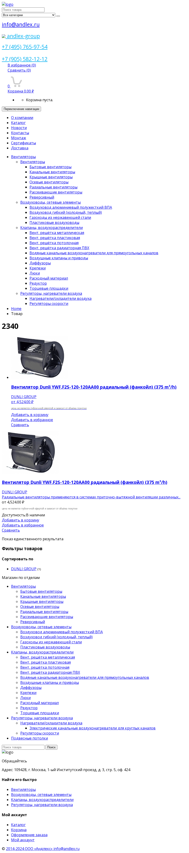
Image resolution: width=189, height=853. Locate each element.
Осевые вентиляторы (49, 182)
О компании (22, 117)
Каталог (18, 122)
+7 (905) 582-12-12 (24, 59)
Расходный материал (49, 278)
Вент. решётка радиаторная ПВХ (59, 247)
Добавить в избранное (32, 419)
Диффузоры (40, 263)
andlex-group (23, 36)
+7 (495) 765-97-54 (24, 46)
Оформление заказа (29, 834)
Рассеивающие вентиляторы (56, 192)
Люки (35, 273)
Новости (19, 127)
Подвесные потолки (29, 738)
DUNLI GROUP (23, 568)
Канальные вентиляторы (52, 171)
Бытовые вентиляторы (50, 166)
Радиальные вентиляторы (53, 187)
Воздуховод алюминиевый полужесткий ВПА (71, 207)
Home (16, 308)
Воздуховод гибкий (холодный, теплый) (66, 212)
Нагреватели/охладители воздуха (61, 298)
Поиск (51, 747)
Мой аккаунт (23, 839)
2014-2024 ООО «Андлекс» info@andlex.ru (43, 848)
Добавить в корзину (29, 414)
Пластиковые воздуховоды (54, 222)
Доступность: (14, 515)
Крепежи (38, 268)
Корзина (19, 829)
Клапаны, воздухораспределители (51, 227)
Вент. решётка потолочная (54, 242)
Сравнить (19, 70)
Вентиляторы (23, 156)
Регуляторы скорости (49, 303)
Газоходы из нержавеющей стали (60, 217)
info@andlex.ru (21, 24)
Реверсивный (42, 197)
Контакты (20, 132)
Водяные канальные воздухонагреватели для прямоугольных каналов (94, 252)
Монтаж (18, 137)
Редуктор (38, 283)
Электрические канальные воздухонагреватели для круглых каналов (93, 728)
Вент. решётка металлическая (57, 232)
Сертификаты (23, 142)
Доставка (19, 147)
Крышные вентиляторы (51, 176)
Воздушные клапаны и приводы (59, 257)
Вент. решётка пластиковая (55, 237)
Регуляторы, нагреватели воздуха (51, 293)
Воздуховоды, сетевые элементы (50, 202)
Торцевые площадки (49, 288)
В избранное (22, 65)
